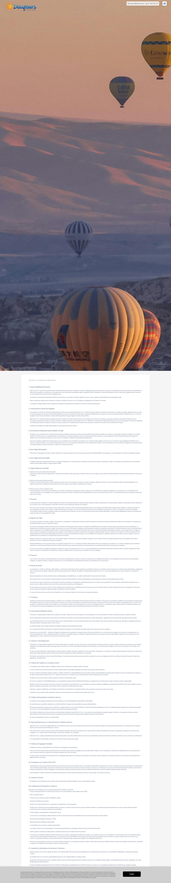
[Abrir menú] (164, 3)
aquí (118, 507)
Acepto (131, 874)
